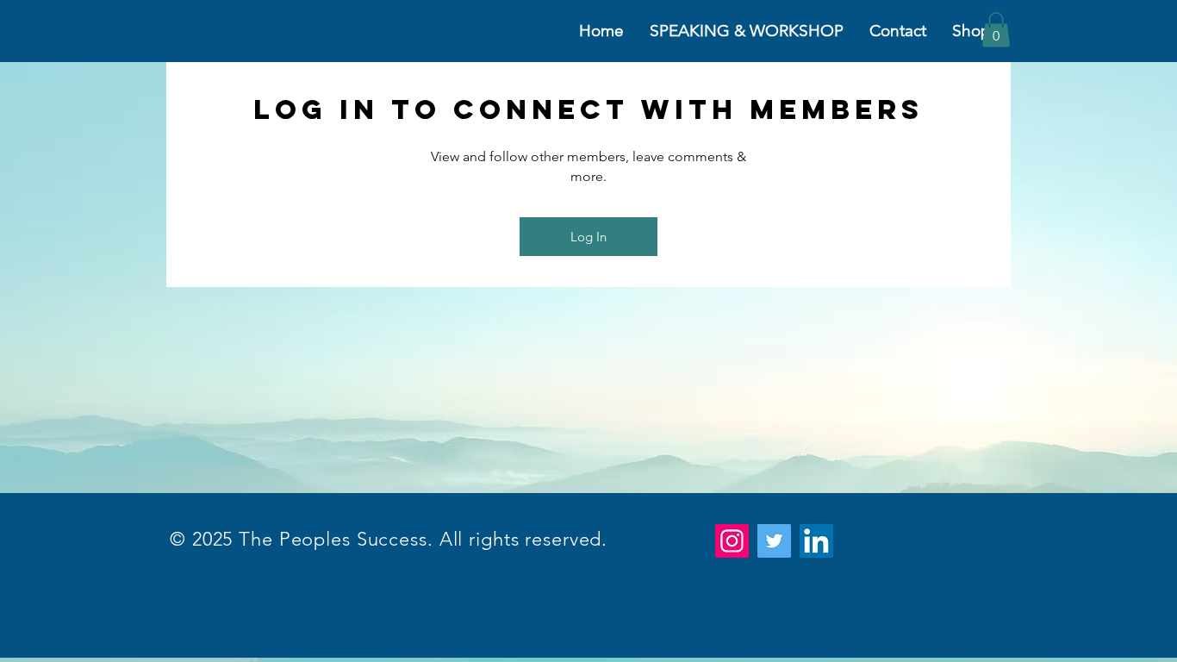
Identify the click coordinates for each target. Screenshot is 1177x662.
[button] (996, 29)
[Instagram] (732, 541)
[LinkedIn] (816, 541)
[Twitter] (774, 541)
